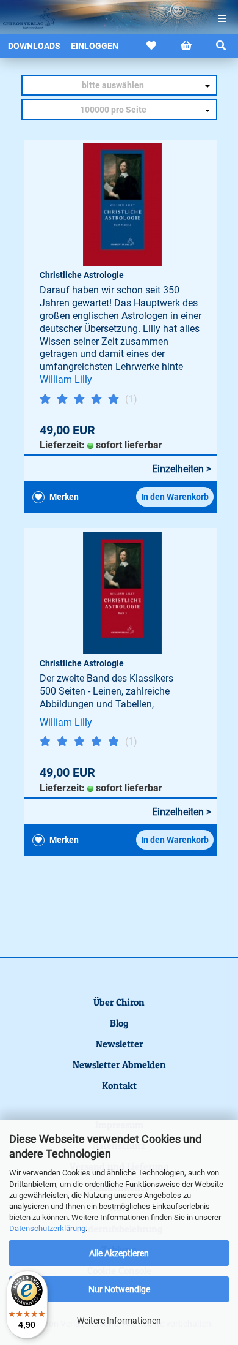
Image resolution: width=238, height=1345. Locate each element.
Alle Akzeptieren (119, 1253)
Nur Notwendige (119, 1289)
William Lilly (66, 379)
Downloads (34, 46)
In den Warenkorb (175, 497)
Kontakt (119, 1085)
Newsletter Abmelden (119, 1064)
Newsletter (119, 1044)
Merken (63, 497)
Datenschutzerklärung (47, 1228)
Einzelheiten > (181, 469)
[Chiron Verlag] (24, 18)
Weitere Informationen (119, 1320)
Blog (119, 1023)
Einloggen (94, 46)
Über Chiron (119, 1002)
